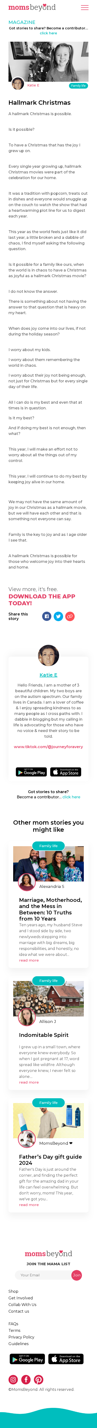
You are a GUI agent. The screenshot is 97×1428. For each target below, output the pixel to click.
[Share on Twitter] (58, 616)
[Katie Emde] (48, 655)
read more (29, 960)
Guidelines (18, 1344)
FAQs (13, 1324)
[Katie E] (18, 84)
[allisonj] (27, 1017)
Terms (14, 1330)
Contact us (18, 1311)
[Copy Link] (70, 616)
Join (77, 1275)
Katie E (33, 85)
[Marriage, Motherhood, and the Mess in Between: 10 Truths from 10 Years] (48, 863)
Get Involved (20, 1298)
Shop (13, 1291)
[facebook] (50, 757)
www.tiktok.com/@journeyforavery (48, 747)
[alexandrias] (27, 882)
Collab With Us (22, 1304)
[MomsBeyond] (27, 1139)
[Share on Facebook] (47, 616)
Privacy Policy (21, 1337)
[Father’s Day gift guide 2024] (48, 1120)
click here (48, 33)
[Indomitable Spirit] (48, 998)
